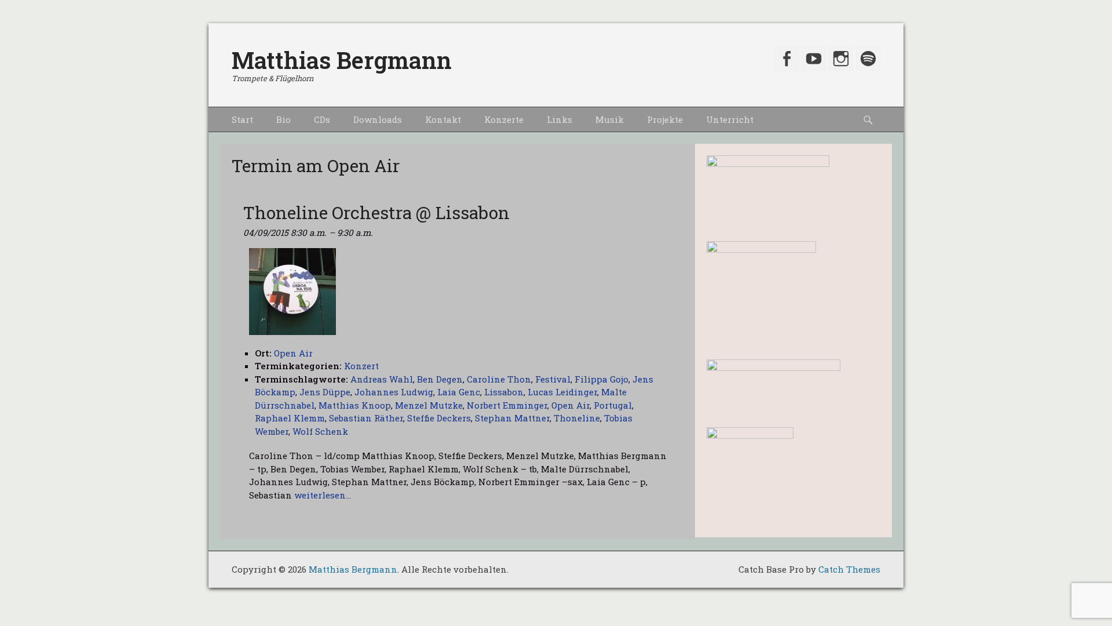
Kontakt (443, 119)
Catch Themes (849, 569)
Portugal (613, 405)
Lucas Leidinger (562, 392)
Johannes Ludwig (393, 392)
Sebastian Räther (366, 418)
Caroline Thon (499, 379)
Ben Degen (440, 379)
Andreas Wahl (381, 379)
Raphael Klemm (290, 418)
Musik (609, 119)
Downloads (377, 119)
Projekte (665, 119)
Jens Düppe (324, 392)
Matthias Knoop (355, 405)
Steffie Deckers (439, 418)
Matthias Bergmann (342, 60)
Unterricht (729, 119)
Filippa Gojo (601, 379)
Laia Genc (458, 392)
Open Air (570, 405)
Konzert (361, 366)
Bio (283, 119)
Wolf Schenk (320, 431)
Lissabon (504, 392)
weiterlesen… (322, 495)
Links (559, 119)
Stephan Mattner (512, 418)
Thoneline (577, 418)
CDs (322, 119)
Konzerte (504, 119)
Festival (552, 379)
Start (242, 119)
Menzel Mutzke (429, 405)
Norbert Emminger (507, 405)
